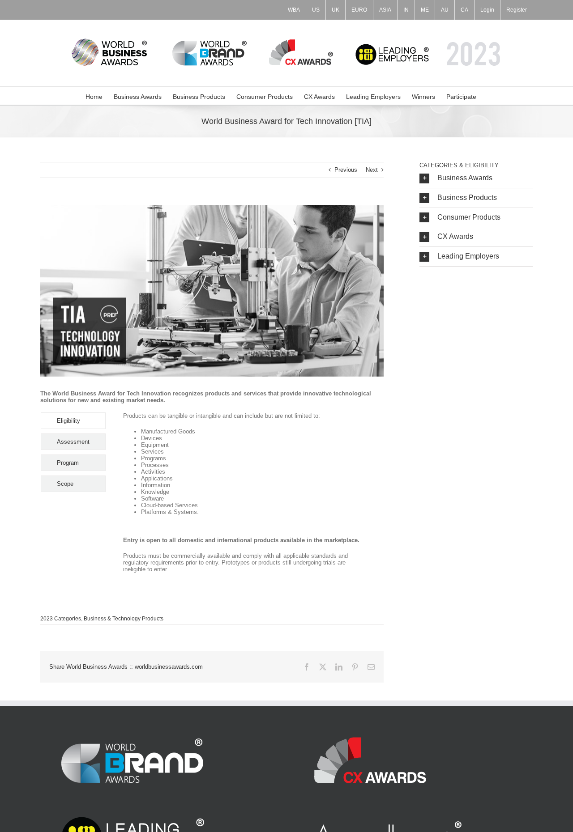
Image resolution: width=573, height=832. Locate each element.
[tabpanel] (243, 497)
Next (372, 169)
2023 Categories (60, 619)
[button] (476, 178)
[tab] (73, 420)
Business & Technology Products (123, 619)
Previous (345, 169)
